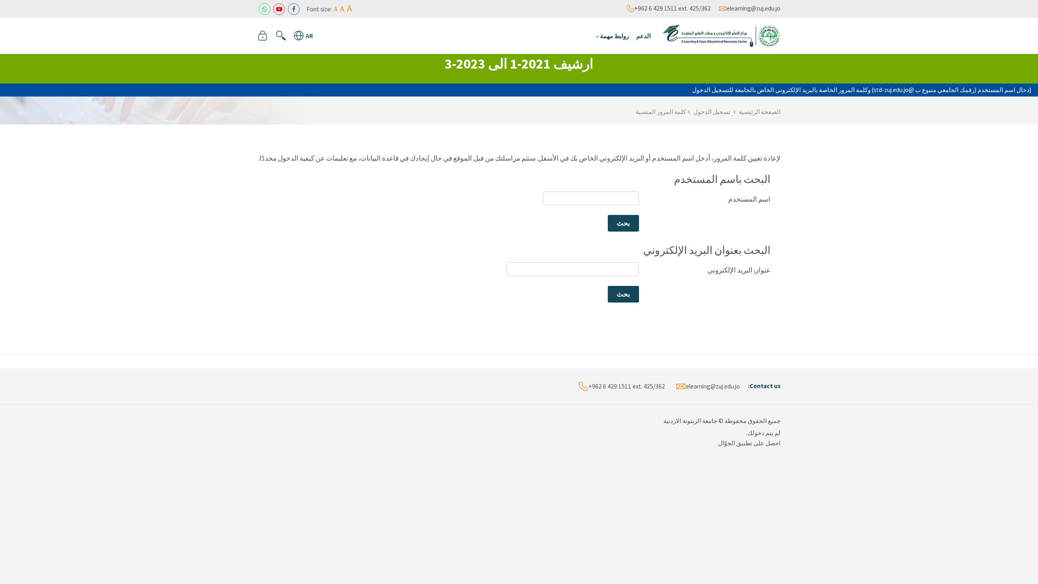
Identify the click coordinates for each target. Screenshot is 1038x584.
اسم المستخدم (749, 199)
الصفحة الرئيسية (760, 112)
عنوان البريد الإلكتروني (739, 270)
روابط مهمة (614, 36)
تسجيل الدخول (711, 112)
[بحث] (281, 35)
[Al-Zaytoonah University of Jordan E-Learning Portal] (722, 34)
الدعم (643, 36)
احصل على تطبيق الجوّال (749, 443)
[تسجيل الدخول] (262, 35)
